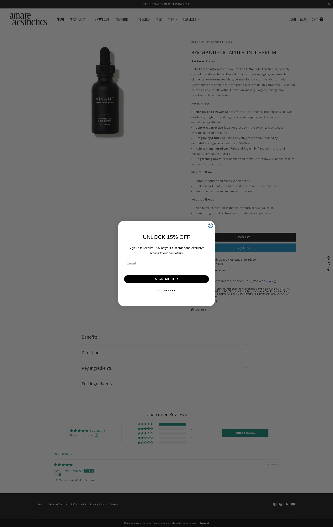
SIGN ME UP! (166, 279)
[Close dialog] (210, 225)
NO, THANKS (166, 290)
